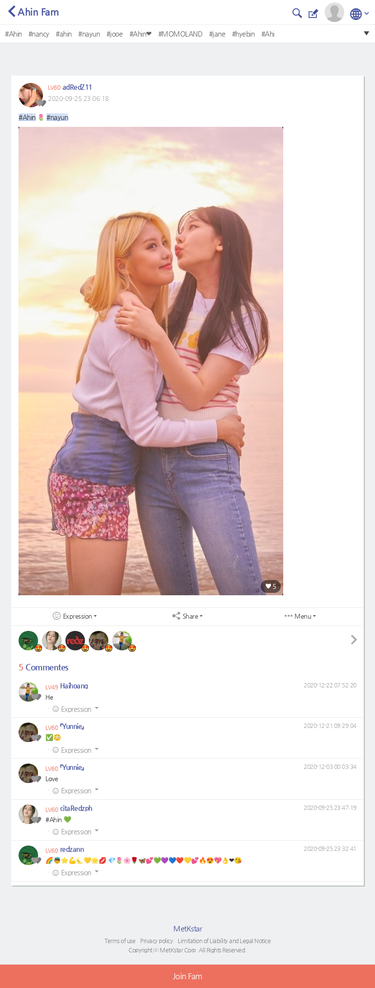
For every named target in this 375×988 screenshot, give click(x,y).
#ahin (64, 34)
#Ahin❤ (140, 34)
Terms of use (119, 940)
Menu (302, 616)
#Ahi (267, 34)
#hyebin (243, 34)
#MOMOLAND (180, 34)
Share (190, 616)
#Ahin (13, 34)
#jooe (114, 34)
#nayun (89, 34)
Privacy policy (156, 940)
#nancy (38, 34)
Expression (77, 616)
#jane (217, 34)
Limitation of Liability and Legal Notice (224, 940)
